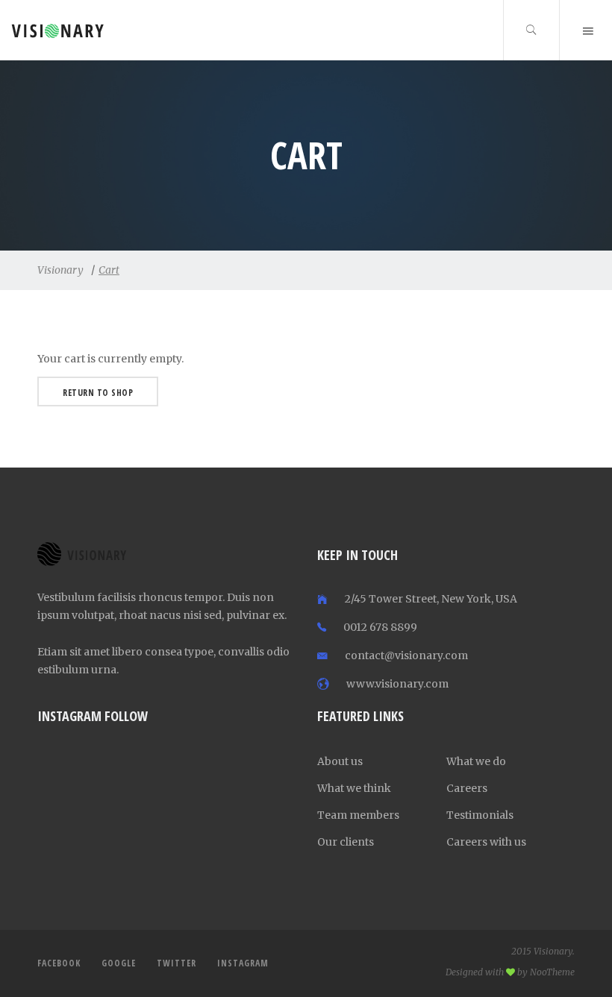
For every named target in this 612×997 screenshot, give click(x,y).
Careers (466, 788)
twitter (176, 963)
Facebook (59, 963)
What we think (354, 788)
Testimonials (479, 815)
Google (119, 963)
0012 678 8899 (380, 627)
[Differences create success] (36, 30)
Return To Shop (98, 392)
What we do (476, 761)
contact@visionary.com (406, 655)
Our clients (345, 842)
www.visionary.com (397, 684)
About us (340, 761)
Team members (358, 815)
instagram (243, 963)
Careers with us (486, 842)
